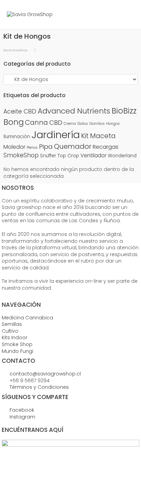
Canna (36, 122)
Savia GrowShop (15, 50)
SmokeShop (21, 155)
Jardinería (55, 135)
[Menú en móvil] (129, 14)
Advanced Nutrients (74, 111)
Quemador (72, 146)
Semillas (12, 324)
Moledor (14, 147)
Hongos (113, 123)
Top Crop (68, 156)
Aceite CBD (19, 111)
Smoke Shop (17, 344)
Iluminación (16, 136)
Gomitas (97, 123)
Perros (32, 147)
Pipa (46, 146)
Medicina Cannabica (27, 317)
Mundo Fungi (17, 351)
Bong (13, 122)
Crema (70, 123)
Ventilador (93, 155)
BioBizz (124, 110)
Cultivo (10, 331)
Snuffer (48, 156)
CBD (55, 122)
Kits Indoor (14, 337)
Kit (85, 136)
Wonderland (122, 156)
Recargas (105, 147)
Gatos (82, 123)
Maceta (103, 136)
